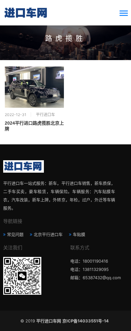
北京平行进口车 (48, 234)
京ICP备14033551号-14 (86, 320)
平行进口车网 (48, 320)
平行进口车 (45, 114)
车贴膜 (79, 234)
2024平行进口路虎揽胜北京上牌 (34, 126)
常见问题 (15, 234)
